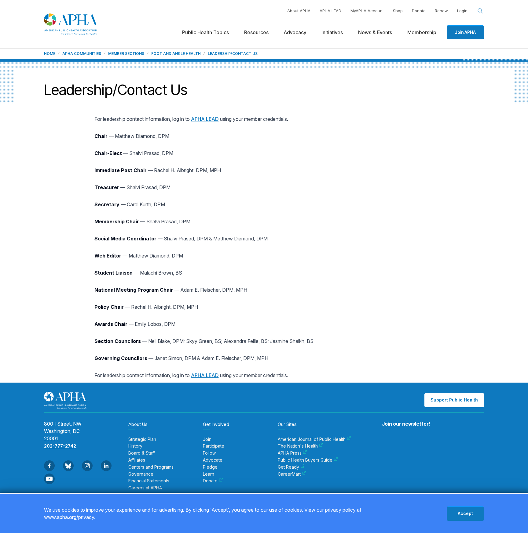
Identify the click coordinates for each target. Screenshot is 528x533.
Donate (419, 10)
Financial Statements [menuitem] (148, 480)
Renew (441, 10)
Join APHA (465, 32)
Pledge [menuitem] (210, 467)
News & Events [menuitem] (375, 32)
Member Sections (126, 54)
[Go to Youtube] (49, 479)
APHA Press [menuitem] (290, 453)
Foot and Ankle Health (176, 54)
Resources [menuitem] (256, 32)
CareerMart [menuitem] (289, 474)
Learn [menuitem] (208, 474)
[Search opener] (480, 11)
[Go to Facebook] (49, 465)
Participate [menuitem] (213, 446)
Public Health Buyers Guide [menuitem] (305, 460)
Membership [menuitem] (421, 32)
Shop (398, 10)
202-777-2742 (60, 446)
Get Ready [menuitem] (288, 467)
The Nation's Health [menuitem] (298, 446)
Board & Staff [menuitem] (141, 453)
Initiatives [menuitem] (332, 32)
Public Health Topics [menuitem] (205, 32)
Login (462, 10)
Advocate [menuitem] (212, 460)
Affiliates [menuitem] (136, 460)
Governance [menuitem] (140, 474)
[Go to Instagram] (87, 465)
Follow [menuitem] (209, 453)
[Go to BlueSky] (68, 465)
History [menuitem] (135, 446)
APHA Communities (81, 54)
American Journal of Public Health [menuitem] (312, 439)
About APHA (298, 10)
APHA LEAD (330, 10)
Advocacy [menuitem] (295, 32)
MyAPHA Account (367, 10)
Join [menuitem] (207, 439)
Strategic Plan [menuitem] (142, 439)
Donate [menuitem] (210, 480)
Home (49, 54)
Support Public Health (454, 399)
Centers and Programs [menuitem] (151, 467)
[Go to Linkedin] (106, 465)
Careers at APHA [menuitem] (145, 487)
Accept (465, 513)
